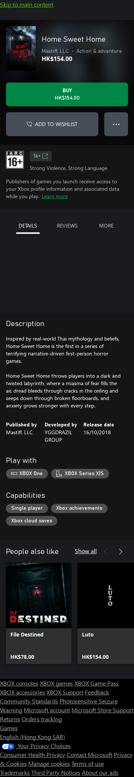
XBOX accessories (22, 692)
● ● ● (116, 124)
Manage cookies (49, 763)
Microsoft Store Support (102, 710)
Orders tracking (42, 719)
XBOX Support (65, 692)
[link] (38, 613)
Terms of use (87, 763)
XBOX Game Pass (96, 683)
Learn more (55, 196)
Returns (10, 719)
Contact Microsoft (89, 754)
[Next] (120, 552)
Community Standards (29, 701)
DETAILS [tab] (28, 225)
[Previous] (105, 552)
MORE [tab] (106, 225)
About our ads (100, 772)
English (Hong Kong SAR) (32, 737)
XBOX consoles (19, 683)
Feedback (97, 692)
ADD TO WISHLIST (56, 124)
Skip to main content (26, 4)
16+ (37, 156)
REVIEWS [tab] (67, 225)
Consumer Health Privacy (32, 754)
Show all (86, 551)
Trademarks (15, 772)
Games (9, 728)
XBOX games (56, 683)
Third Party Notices (55, 772)
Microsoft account (47, 710)
